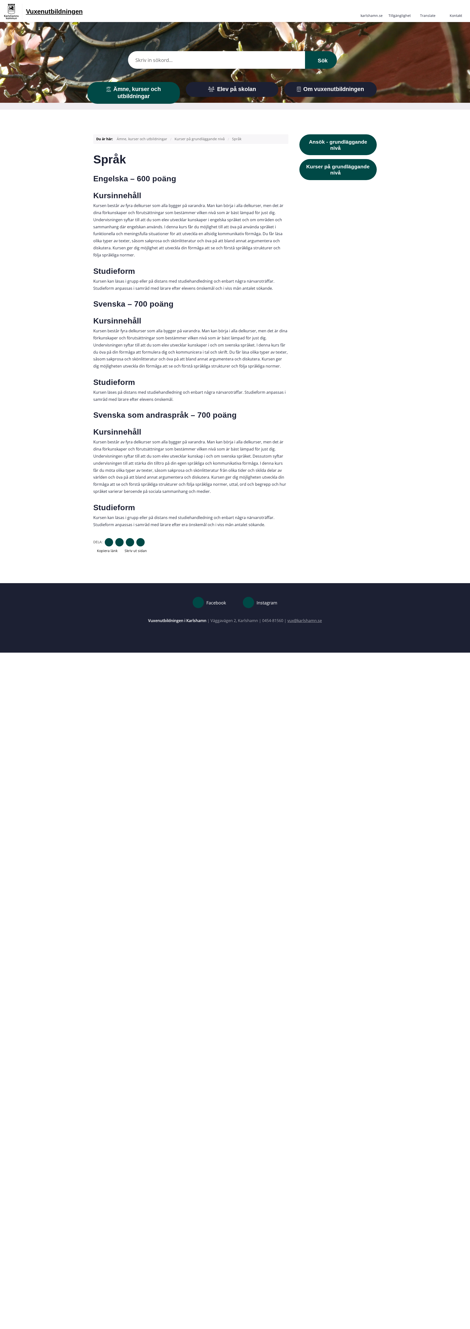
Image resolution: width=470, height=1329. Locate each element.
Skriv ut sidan (135, 550)
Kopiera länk (107, 550)
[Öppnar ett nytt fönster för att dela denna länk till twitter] (119, 542)
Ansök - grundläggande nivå (338, 145)
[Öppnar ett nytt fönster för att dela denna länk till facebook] (109, 542)
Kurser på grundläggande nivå (200, 139)
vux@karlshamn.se (304, 620)
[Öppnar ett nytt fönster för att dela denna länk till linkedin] (130, 542)
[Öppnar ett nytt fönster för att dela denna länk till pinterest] (140, 542)
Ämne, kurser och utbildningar (142, 139)
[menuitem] (371, 11)
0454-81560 (272, 620)
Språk (236, 139)
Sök (322, 61)
